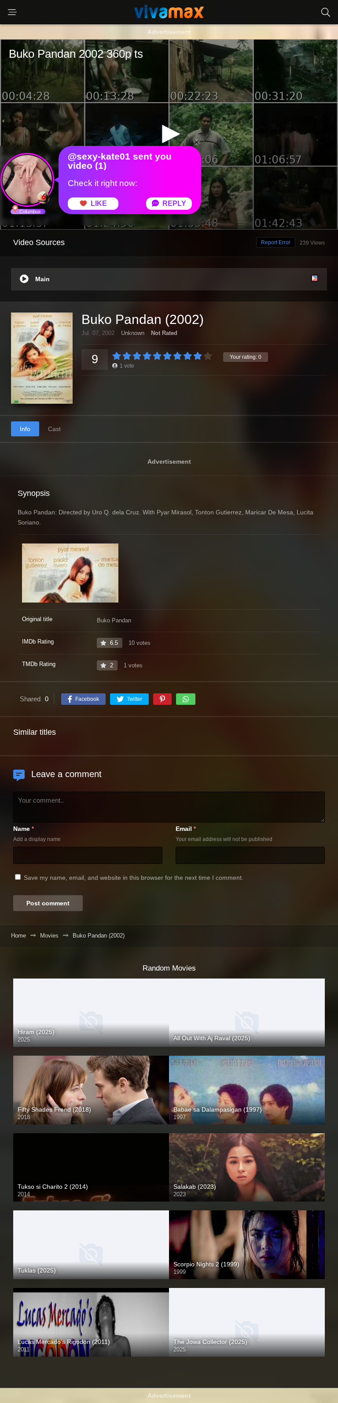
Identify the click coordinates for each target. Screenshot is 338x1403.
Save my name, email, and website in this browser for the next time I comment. (133, 877)
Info (25, 428)
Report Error (275, 242)
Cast (54, 428)
